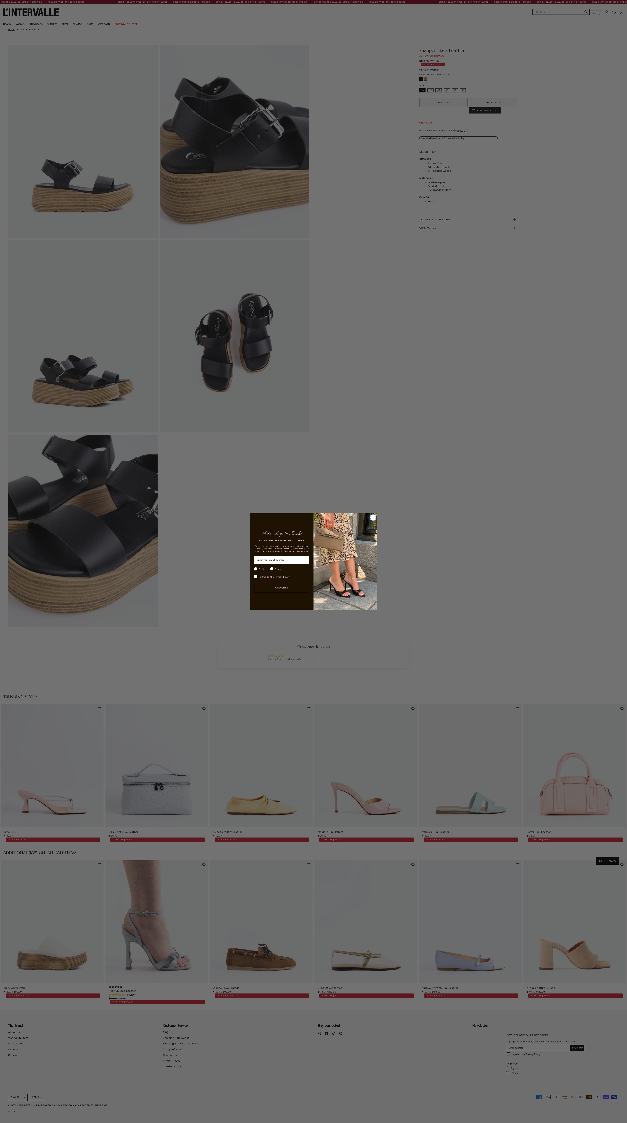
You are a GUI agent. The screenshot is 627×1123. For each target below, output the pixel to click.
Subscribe (281, 587)
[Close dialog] (373, 517)
